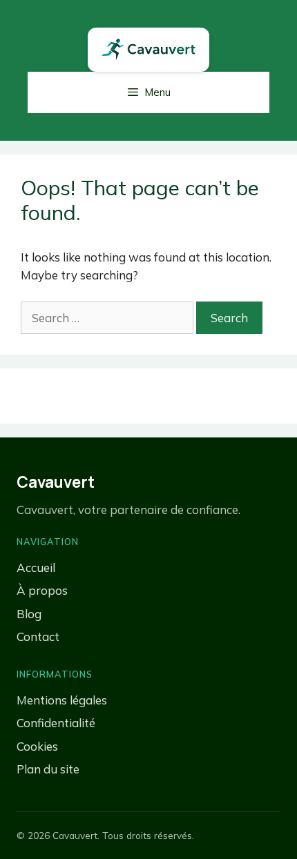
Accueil (36, 567)
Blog (29, 613)
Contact (38, 636)
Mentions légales (62, 700)
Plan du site (48, 769)
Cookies (37, 746)
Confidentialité (56, 722)
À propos (42, 590)
